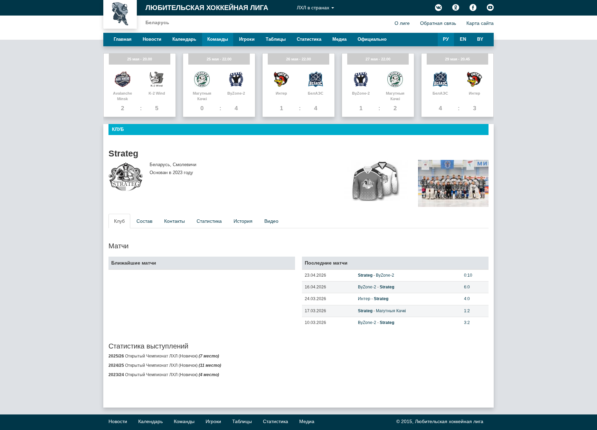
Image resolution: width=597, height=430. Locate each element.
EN (463, 39)
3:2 (467, 322)
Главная (123, 39)
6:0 (467, 287)
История (243, 221)
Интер (364, 298)
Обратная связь (438, 23)
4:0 (467, 298)
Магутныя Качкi (391, 310)
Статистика (309, 39)
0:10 (468, 275)
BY (480, 39)
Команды (217, 39)
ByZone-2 (385, 275)
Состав (144, 221)
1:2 (467, 310)
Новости (152, 39)
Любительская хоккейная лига (206, 7)
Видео (271, 221)
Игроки (247, 39)
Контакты (174, 221)
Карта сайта (480, 23)
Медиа (339, 39)
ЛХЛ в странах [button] (314, 7)
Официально (372, 39)
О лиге (402, 23)
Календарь (184, 39)
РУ (446, 39)
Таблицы (276, 39)
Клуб (119, 221)
